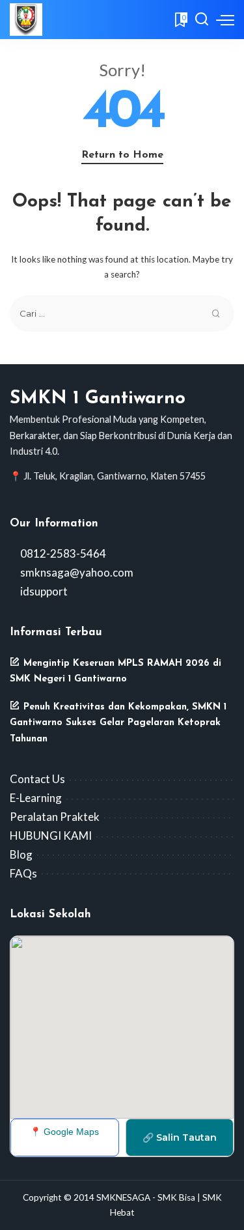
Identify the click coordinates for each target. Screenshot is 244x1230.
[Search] (202, 19)
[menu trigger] (225, 19)
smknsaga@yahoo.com (75, 572)
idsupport (43, 591)
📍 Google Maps (64, 1131)
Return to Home (122, 155)
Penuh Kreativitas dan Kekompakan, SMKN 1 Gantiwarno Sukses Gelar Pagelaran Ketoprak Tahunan (118, 723)
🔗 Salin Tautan (179, 1137)
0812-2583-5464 (62, 553)
